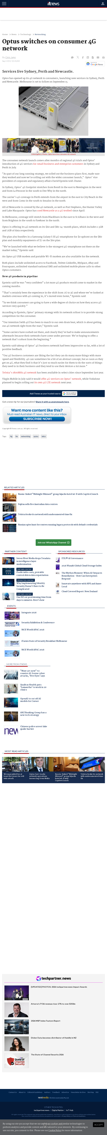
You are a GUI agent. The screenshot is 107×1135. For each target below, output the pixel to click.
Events (11, 605)
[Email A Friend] (98, 58)
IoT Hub (69, 1110)
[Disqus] (53, 822)
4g (11, 436)
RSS (97, 1092)
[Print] (103, 58)
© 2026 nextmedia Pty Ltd (59, 1098)
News (14, 34)
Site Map (90, 1092)
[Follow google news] (94, 64)
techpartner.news (41, 1110)
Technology (25, 34)
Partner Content (16, 551)
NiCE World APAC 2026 (32, 630)
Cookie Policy (54, 1130)
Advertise (65, 1092)
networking (25, 436)
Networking (40, 34)
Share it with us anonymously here (52, 401)
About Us (22, 1092)
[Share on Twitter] (78, 57)
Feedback (56, 1092)
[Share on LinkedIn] (88, 58)
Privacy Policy (66, 1116)
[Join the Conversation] (72, 58)
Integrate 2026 (29, 613)
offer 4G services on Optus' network (61, 379)
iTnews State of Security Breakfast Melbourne (44, 641)
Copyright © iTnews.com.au (12, 428)
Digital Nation (58, 1110)
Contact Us (13, 1092)
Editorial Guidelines (35, 1092)
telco (44, 436)
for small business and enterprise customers (58, 164)
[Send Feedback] (93, 58)
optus (36, 436)
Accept (98, 1124)
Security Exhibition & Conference (37, 623)
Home (5, 34)
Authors (47, 1092)
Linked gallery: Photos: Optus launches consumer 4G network (53, 154)
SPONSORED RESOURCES (71, 551)
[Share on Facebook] (83, 58)
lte (17, 436)
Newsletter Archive (78, 1092)
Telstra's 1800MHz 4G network (19, 373)
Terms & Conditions (79, 1116)
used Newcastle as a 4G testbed (54, 211)
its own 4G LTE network (47, 382)
